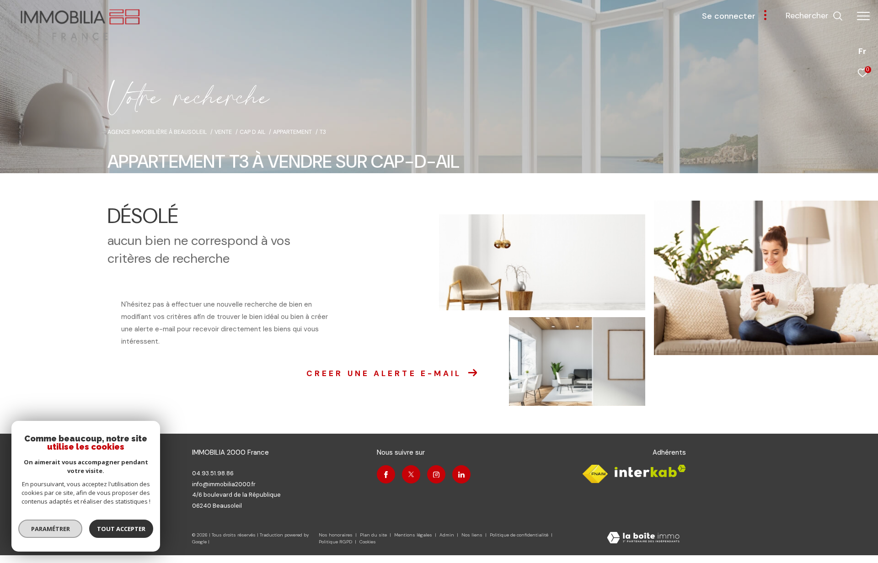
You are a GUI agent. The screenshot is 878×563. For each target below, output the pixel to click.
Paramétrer (50, 529)
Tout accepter (121, 529)
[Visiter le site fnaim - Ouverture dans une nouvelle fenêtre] (595, 474)
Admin (447, 535)
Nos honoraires (336, 535)
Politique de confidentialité (520, 535)
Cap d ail (253, 132)
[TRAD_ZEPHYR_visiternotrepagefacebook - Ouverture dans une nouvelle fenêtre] (386, 474)
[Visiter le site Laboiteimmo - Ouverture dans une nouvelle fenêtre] (643, 538)
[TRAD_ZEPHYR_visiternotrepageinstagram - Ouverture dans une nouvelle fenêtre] (436, 474)
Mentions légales (414, 535)
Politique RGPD (335, 542)
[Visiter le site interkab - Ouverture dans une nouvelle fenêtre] (650, 471)
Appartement (292, 132)
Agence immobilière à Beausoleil (157, 132)
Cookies (367, 542)
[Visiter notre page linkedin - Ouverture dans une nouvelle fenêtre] (461, 474)
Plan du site (374, 535)
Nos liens (472, 535)
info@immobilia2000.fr (224, 484)
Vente (223, 132)
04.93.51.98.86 (213, 473)
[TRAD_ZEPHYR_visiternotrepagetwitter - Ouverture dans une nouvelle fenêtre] (411, 474)
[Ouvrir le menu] (863, 16)
